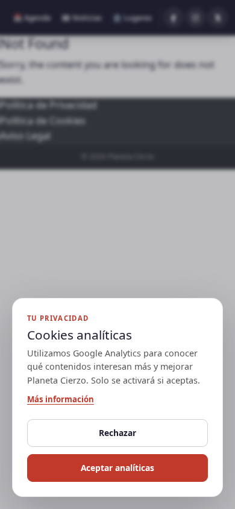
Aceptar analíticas (117, 467)
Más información (60, 399)
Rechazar (117, 432)
